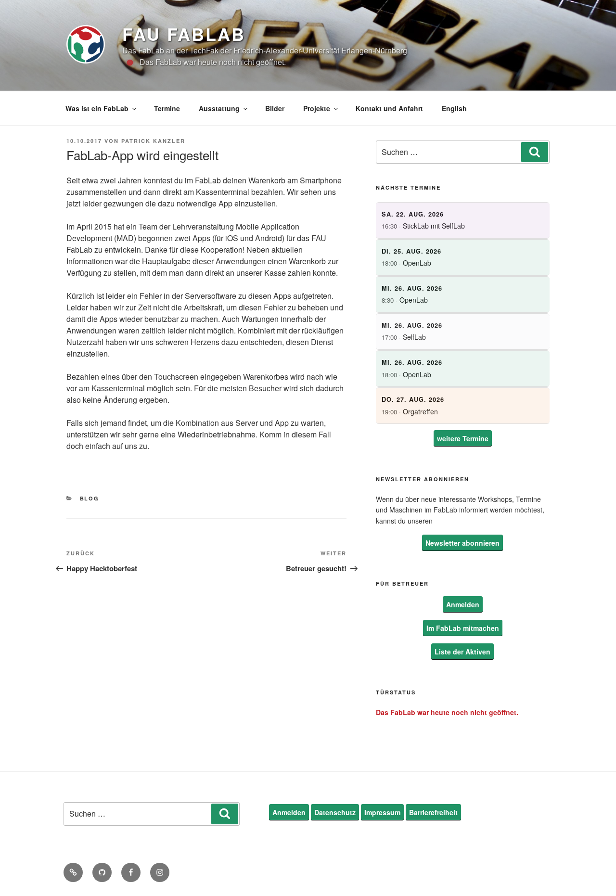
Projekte (316, 108)
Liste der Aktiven (462, 651)
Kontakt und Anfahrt (389, 108)
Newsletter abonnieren (462, 543)
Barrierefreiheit (433, 812)
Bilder (274, 108)
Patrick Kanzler (153, 140)
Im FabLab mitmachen (462, 628)
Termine (167, 108)
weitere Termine (462, 438)
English (454, 108)
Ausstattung (219, 108)
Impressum (382, 812)
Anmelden (462, 604)
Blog (90, 498)
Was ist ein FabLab (96, 108)
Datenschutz (335, 812)
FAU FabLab (183, 33)
